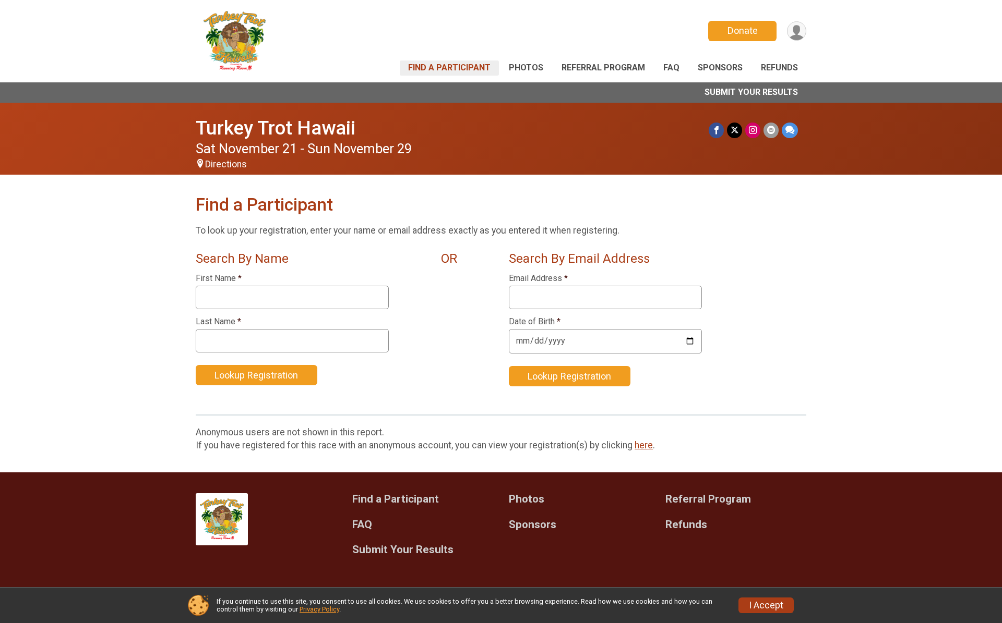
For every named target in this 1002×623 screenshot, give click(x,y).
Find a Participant (449, 67)
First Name (219, 278)
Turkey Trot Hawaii (275, 128)
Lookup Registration (256, 375)
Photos (526, 67)
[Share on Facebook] (716, 130)
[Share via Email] (771, 130)
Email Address (538, 278)
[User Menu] (796, 31)
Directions (226, 164)
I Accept (766, 605)
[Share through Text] (790, 130)
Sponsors (720, 67)
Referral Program (603, 67)
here (644, 445)
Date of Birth (534, 321)
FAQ (671, 67)
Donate (742, 30)
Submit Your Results (751, 92)
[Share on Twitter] (734, 130)
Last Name (218, 321)
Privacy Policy (319, 609)
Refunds (779, 67)
